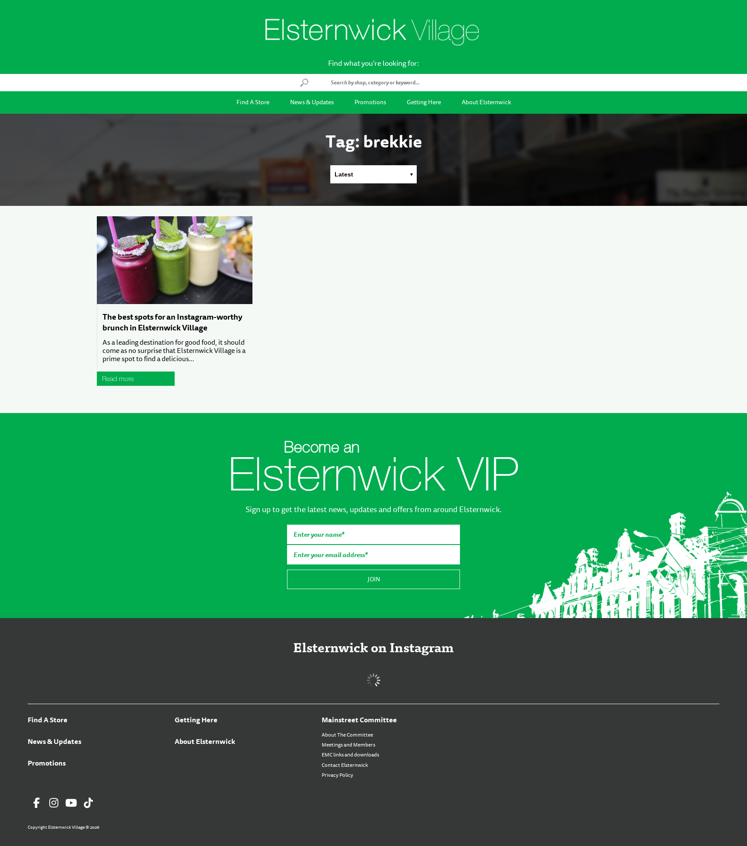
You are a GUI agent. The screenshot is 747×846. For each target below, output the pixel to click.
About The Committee (347, 735)
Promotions (370, 102)
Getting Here (424, 102)
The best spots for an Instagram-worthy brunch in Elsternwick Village (172, 322)
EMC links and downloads (350, 755)
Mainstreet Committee (359, 720)
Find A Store (252, 102)
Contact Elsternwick (345, 765)
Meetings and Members (348, 745)
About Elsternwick (486, 102)
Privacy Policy (337, 775)
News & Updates (312, 102)
